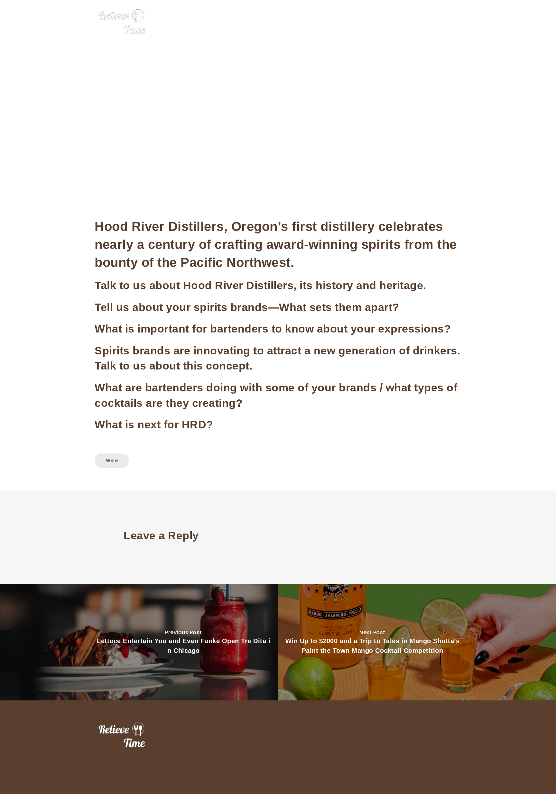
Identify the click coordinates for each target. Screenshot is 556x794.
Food (359, 22)
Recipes (432, 22)
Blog (456, 22)
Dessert (384, 22)
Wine (408, 22)
